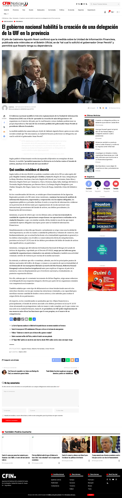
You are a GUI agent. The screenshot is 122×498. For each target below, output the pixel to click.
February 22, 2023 (57, 154)
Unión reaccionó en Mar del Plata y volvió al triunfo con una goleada (32, 336)
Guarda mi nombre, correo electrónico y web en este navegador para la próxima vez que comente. (33, 415)
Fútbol (98, 149)
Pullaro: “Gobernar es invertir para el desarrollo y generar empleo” (32, 332)
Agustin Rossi (26, 349)
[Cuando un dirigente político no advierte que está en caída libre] (89, 122)
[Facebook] (77, 4)
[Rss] (86, 4)
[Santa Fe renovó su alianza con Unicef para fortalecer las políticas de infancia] (76, 444)
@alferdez (30, 141)
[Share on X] (100, 108)
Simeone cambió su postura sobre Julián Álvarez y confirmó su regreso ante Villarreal (107, 144)
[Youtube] (116, 186)
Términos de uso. (69, 495)
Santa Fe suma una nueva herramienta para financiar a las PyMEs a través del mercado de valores (16, 457)
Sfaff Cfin (11, 107)
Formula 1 (99, 138)
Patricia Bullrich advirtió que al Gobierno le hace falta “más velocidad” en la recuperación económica (46, 457)
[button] (90, 495)
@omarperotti (43, 150)
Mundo (98, 162)
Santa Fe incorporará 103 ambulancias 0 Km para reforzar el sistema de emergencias (37, 329)
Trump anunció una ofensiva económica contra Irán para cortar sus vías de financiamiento (106, 456)
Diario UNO (22, 352)
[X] (79, 4)
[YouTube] (81, 4)
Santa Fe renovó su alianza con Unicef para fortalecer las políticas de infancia (75, 456)
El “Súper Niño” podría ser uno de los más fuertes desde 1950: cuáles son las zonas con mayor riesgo (42, 340)
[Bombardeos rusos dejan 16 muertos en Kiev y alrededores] (89, 168)
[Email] (103, 108)
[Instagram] (84, 4)
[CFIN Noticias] (15, 4)
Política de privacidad (54, 495)
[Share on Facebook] (97, 108)
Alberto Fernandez (38, 349)
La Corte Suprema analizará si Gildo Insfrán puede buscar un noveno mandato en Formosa (39, 325)
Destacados (8, 21)
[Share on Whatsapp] (68, 360)
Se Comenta (100, 125)
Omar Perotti (49, 349)
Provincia (19, 21)
